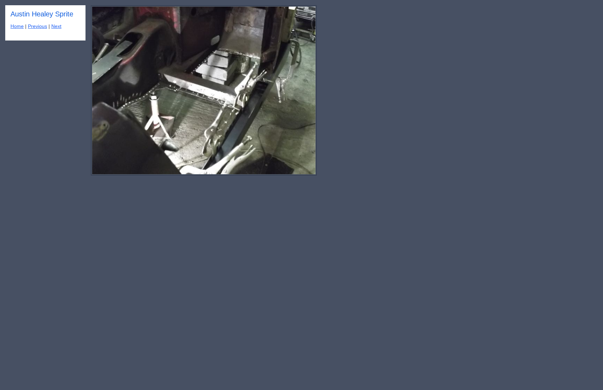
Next (56, 26)
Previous (37, 26)
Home (17, 26)
